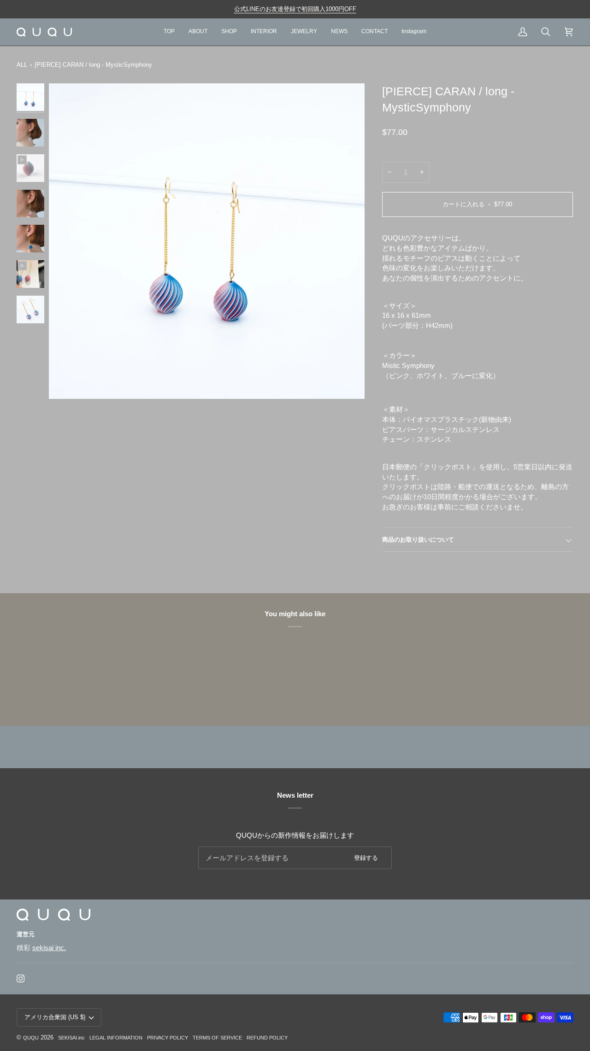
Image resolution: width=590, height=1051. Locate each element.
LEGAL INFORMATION (115, 1037)
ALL (22, 64)
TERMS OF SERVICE (217, 1037)
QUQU (31, 1037)
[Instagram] (21, 979)
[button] (436, 937)
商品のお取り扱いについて (418, 539)
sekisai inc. (49, 948)
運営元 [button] (26, 934)
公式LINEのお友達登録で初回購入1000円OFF (295, 9)
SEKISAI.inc (71, 1037)
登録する (366, 857)
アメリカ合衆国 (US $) (54, 1017)
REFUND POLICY (267, 1037)
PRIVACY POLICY (167, 1037)
